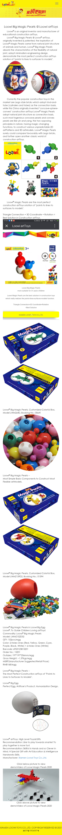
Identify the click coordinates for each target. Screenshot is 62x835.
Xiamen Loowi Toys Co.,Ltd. (33, 757)
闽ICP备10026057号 (31, 830)
